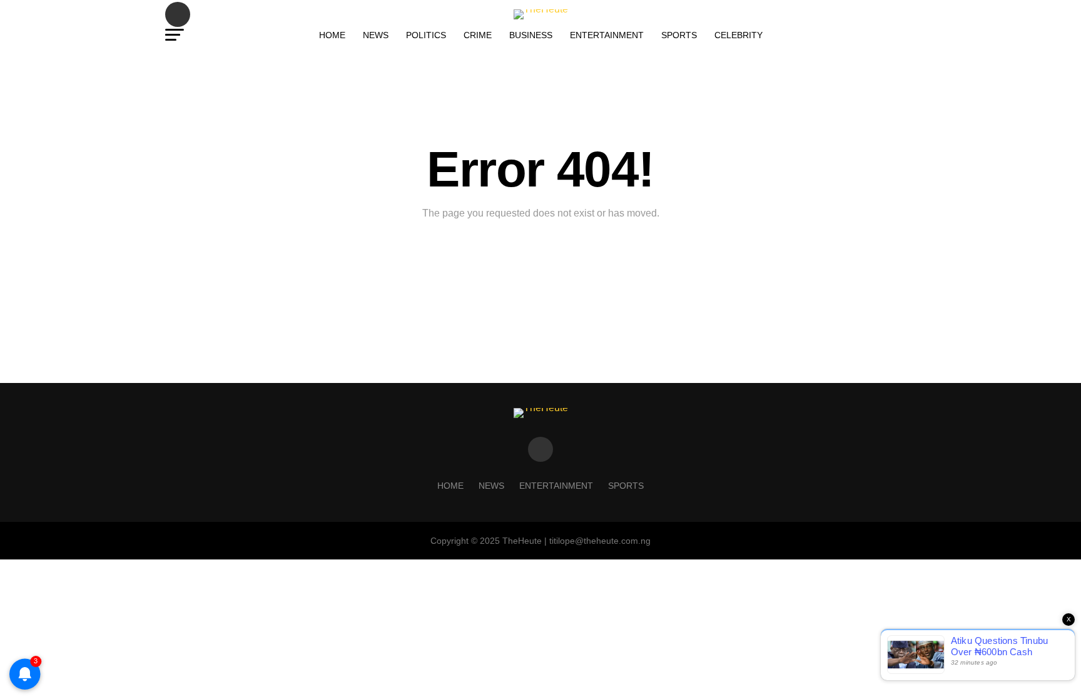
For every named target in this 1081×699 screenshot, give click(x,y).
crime (478, 35)
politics (426, 35)
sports (679, 35)
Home (332, 35)
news (375, 35)
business (530, 35)
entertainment (607, 35)
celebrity (738, 35)
